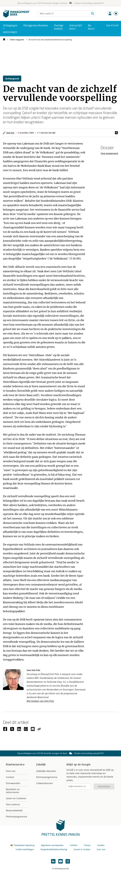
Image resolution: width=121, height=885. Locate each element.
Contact (10, 777)
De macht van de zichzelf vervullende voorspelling (50, 40)
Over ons (10, 771)
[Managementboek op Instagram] (68, 861)
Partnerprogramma (16, 816)
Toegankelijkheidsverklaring (53, 849)
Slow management (109, 153)
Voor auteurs (13, 804)
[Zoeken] (92, 13)
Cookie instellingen (25, 849)
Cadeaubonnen (44, 783)
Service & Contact (82, 849)
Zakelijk (41, 764)
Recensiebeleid (14, 810)
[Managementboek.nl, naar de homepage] (16, 17)
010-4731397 (112, 25)
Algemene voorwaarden (52, 845)
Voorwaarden (13, 783)
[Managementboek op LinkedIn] (53, 861)
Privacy (87, 845)
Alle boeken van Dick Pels (40, 701)
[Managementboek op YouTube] (60, 861)
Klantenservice (15, 764)
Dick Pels (10, 132)
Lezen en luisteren (16, 798)
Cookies (100, 845)
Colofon (73, 845)
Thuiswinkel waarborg (24, 845)
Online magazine (17, 40)
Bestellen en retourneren (13, 791)
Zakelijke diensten (46, 771)
